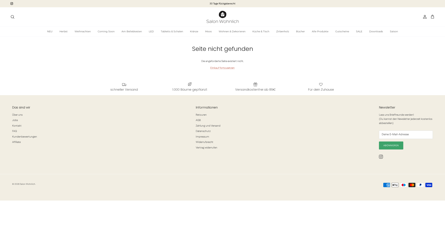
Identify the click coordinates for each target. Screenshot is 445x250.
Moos (208, 31)
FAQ (14, 131)
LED (151, 31)
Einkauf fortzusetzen (222, 68)
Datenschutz (203, 131)
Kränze (194, 31)
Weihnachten (83, 31)
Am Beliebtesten (132, 31)
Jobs (15, 120)
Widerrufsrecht (204, 142)
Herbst (63, 31)
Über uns (17, 115)
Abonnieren (391, 145)
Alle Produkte (320, 31)
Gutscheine (342, 31)
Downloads (376, 31)
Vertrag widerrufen (206, 147)
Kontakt (17, 126)
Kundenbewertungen (24, 137)
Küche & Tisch (260, 31)
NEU (49, 31)
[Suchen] (12, 17)
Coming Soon (106, 31)
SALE (359, 31)
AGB (198, 120)
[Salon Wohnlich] (223, 17)
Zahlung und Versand (208, 126)
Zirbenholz (282, 31)
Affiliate (16, 142)
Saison (394, 31)
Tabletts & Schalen (172, 31)
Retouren (201, 115)
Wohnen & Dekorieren (232, 31)
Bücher (300, 31)
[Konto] (424, 17)
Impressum (202, 137)
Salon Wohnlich (27, 184)
